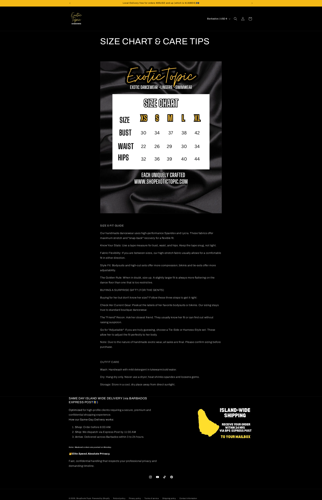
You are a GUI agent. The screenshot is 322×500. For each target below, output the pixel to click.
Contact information (188, 498)
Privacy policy (135, 498)
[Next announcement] (252, 3)
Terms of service (151, 498)
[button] (235, 18)
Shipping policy (169, 498)
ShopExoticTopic (84, 498)
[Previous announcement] (70, 3)
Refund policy (119, 498)
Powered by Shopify (101, 498)
